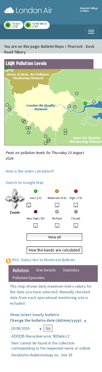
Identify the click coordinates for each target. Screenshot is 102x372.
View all (54, 237)
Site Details (46, 270)
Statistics (71, 270)
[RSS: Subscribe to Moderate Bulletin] (8, 259)
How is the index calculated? (30, 171)
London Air (28, 10)
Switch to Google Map (25, 182)
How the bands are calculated (54, 250)
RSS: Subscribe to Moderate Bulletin (43, 259)
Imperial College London (89, 13)
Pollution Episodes (29, 277)
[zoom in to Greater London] (14, 198)
